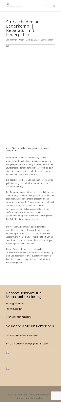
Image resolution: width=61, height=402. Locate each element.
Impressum (23, 398)
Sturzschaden (47, 39)
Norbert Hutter (17, 39)
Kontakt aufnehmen (30, 121)
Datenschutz (37, 398)
